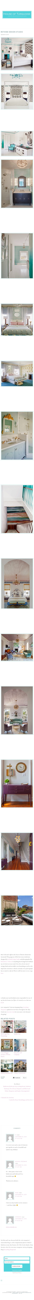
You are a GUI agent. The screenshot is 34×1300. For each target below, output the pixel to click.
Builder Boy (17, 1034)
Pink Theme (16, 1292)
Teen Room (13, 1088)
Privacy (19, 1272)
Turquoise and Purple (15, 1091)
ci (16, 1135)
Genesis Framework (26, 1292)
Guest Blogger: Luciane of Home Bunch (5, 1054)
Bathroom (6, 1086)
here (2, 973)
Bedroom (11, 1086)
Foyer (16, 1086)
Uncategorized (25, 1091)
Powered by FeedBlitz (17, 1270)
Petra (17, 1192)
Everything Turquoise (9, 1249)
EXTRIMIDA (18, 1217)
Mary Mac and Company (18, 1053)
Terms (16, 1272)
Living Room (21, 1086)
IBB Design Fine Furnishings (5, 1035)
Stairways (6, 1088)
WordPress (15, 1293)
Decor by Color (10, 1012)
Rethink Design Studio (14, 959)
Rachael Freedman (21, 1161)
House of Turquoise (17, 14)
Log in (20, 1293)
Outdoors (28, 1086)
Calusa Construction (19, 1073)
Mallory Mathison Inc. (7, 1073)
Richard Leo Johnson (6, 961)
